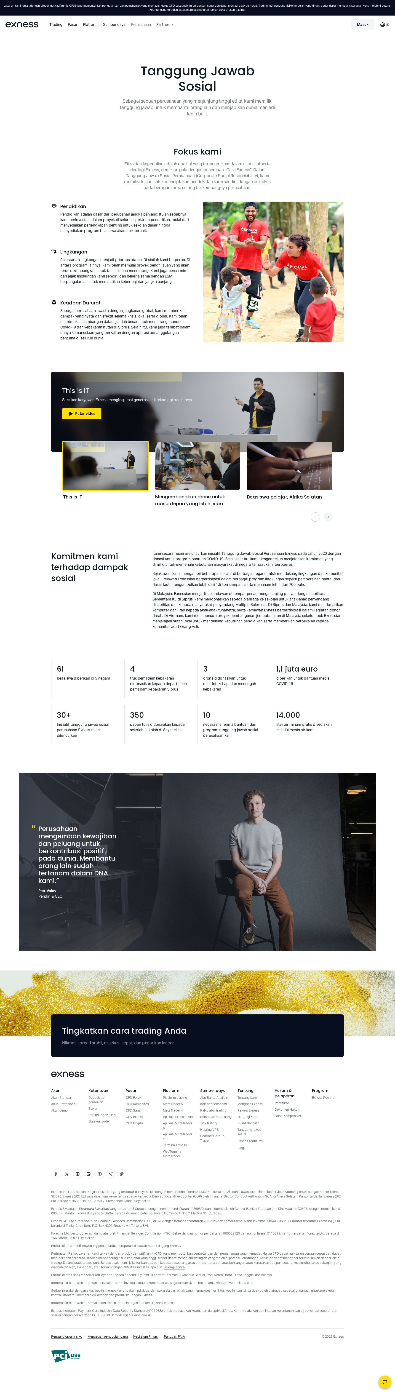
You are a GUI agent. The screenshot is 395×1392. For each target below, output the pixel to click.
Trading (55, 24)
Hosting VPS (209, 1130)
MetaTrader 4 (173, 1110)
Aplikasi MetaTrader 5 (177, 1125)
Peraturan (282, 1103)
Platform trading (175, 1098)
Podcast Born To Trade (212, 1138)
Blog (241, 1148)
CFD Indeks (134, 1117)
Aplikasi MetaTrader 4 (177, 1136)
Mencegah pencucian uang (108, 1336)
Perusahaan (141, 24)
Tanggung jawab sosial (250, 1132)
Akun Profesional (63, 1104)
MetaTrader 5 (173, 1104)
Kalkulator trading (213, 1110)
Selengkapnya (174, 1267)
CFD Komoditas (137, 1104)
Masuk (363, 24)
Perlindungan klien (102, 1115)
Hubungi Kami (248, 1117)
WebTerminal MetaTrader (172, 1153)
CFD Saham (134, 1110)
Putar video (85, 413)
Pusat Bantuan (248, 1123)
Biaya (92, 1109)
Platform (90, 24)
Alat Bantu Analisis (214, 1098)
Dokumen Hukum (287, 1109)
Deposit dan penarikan (97, 1100)
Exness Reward (323, 1098)
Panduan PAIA (174, 1336)
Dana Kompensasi (288, 1116)
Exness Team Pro (250, 1141)
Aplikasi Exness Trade (179, 1117)
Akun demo (59, 1110)
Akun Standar (61, 1098)
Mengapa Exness (250, 1104)
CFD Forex (133, 1098)
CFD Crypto (134, 1123)
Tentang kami (247, 1098)
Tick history (208, 1123)
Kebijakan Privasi (145, 1336)
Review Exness (248, 1110)
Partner (162, 24)
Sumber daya (114, 24)
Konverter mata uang (216, 1117)
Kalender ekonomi (213, 1104)
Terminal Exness (175, 1145)
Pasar (72, 24)
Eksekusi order (99, 1121)
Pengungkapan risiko (66, 1336)
